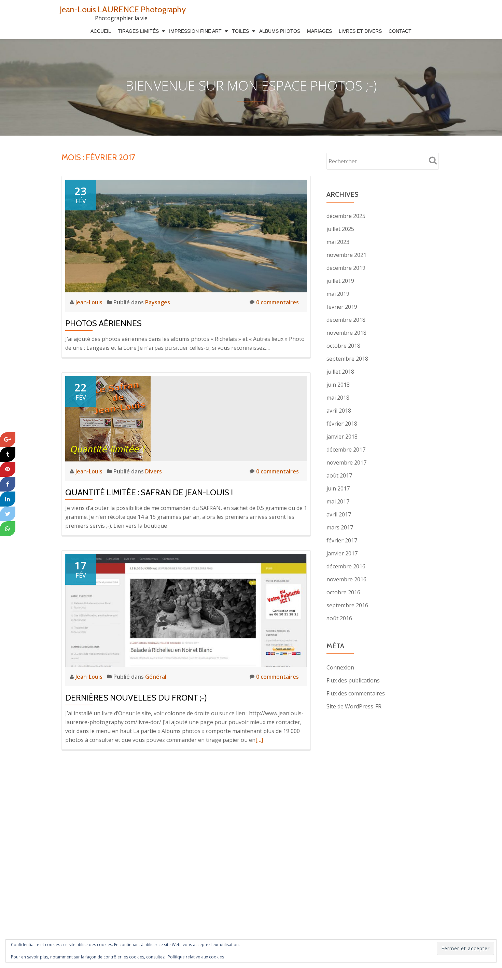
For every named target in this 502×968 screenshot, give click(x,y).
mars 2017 (339, 527)
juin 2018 (338, 384)
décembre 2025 (345, 216)
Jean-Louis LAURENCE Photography (123, 9)
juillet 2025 (340, 229)
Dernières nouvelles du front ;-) (136, 698)
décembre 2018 (345, 319)
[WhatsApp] (7, 528)
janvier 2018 (342, 436)
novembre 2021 (346, 255)
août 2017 (339, 475)
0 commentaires (277, 302)
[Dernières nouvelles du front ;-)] (186, 609)
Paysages (157, 302)
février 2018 (341, 423)
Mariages (319, 31)
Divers (153, 471)
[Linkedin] (7, 499)
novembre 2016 (346, 579)
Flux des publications (353, 680)
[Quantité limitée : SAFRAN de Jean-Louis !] (108, 418)
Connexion (340, 667)
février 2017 (341, 540)
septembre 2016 (347, 605)
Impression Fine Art (195, 31)
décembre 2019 (345, 268)
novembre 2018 (346, 332)
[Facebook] (7, 484)
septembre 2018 (347, 358)
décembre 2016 (345, 566)
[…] (259, 740)
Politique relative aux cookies (196, 957)
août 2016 (339, 618)
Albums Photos (279, 31)
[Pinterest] (7, 469)
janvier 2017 (342, 553)
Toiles (240, 31)
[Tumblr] (7, 454)
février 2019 (341, 306)
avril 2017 (338, 514)
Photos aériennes (103, 323)
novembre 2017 (346, 462)
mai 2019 (337, 294)
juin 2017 (338, 488)
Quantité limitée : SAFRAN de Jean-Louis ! (149, 492)
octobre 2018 (343, 345)
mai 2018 (337, 397)
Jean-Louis (89, 302)
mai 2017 (337, 501)
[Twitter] (7, 513)
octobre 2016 (343, 592)
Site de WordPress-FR (353, 706)
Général (155, 676)
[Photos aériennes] (186, 235)
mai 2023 (337, 242)
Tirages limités (138, 31)
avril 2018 (338, 410)
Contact (400, 31)
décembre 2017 (345, 449)
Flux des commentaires (355, 693)
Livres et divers (360, 31)
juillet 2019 (340, 281)
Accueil (100, 31)
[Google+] (7, 439)
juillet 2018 (340, 371)
